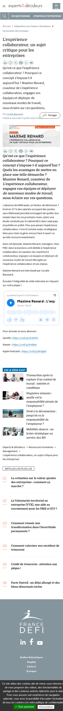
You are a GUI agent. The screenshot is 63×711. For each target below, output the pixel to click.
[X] (15, 63)
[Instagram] (10, 63)
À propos (31, 671)
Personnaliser (46, 707)
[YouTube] (40, 643)
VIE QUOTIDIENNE (20, 16)
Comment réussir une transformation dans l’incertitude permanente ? (33, 527)
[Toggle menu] (4, 6)
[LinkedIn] (23, 642)
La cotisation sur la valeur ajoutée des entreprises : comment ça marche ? (33, 482)
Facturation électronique (15, 30)
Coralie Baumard (14, 114)
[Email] (31, 63)
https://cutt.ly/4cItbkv (24, 344)
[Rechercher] (4, 16)
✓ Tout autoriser (24, 706)
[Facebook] (21, 63)
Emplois (31, 661)
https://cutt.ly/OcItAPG (25, 337)
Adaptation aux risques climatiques (32, 26)
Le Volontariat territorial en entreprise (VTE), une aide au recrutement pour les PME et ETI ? (34, 504)
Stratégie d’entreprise (47, 16)
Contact (31, 666)
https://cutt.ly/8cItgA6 (34, 351)
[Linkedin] (5, 63)
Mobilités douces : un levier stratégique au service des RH (40, 433)
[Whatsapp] (26, 63)
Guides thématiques (31, 657)
